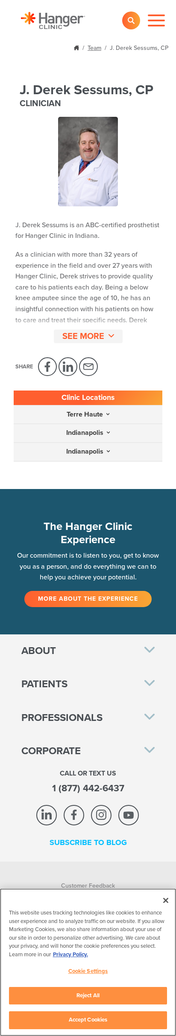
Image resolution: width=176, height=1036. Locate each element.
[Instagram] (101, 815)
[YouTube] (128, 815)
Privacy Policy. (70, 954)
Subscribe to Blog (88, 842)
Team (94, 48)
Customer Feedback (88, 885)
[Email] (88, 366)
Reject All (88, 995)
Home (77, 47)
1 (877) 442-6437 (88, 788)
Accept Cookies (88, 1019)
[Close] (165, 900)
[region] (88, 962)
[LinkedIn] (68, 366)
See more (83, 336)
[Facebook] (47, 366)
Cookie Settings (88, 971)
